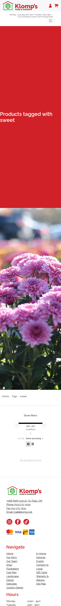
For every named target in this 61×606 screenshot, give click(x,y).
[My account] (50, 6)
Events (40, 561)
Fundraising (12, 568)
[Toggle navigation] (50, 21)
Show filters (30, 415)
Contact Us (42, 565)
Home (5, 396)
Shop (9, 565)
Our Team (11, 561)
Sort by (21, 438)
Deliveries (11, 583)
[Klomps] (20, 5)
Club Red (11, 572)
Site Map (41, 583)
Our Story (11, 557)
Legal (39, 568)
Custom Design (14, 587)
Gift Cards (41, 572)
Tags (14, 396)
